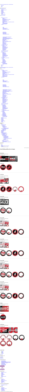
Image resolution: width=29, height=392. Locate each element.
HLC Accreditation (4, 135)
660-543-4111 (1, 357)
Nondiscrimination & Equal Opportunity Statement (5, 362)
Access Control (2, 389)
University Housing (4, 101)
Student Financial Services (3, 376)
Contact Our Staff (3, 390)
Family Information (4, 49)
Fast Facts (3, 18)
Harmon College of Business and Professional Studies (7, 38)
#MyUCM (2, 131)
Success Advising (4, 43)
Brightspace (2, 373)
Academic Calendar (4, 96)
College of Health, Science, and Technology (7, 90)
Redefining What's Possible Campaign (4, 128)
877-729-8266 (1, 356)
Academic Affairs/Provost (4, 95)
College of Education (5, 37)
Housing (2, 375)
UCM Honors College (4, 92)
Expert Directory (3, 125)
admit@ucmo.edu (1, 358)
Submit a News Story (4, 61)
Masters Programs (4, 84)
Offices (3, 58)
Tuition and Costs (4, 100)
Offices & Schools (3, 57)
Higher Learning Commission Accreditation (6, 19)
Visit (1, 65)
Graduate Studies (4, 54)
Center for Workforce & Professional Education (6, 41)
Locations (3, 22)
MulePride (2, 146)
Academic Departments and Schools (5, 91)
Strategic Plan (3, 73)
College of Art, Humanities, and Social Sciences (7, 89)
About (1, 17)
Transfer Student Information (5, 108)
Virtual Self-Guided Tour (4, 76)
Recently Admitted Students (4, 47)
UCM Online (3, 40)
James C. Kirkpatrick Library (5, 44)
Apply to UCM (3, 50)
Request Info (2, 5)
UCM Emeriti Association (4, 116)
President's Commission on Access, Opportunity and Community (8, 74)
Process (3, 140)
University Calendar (3, 379)
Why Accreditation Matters (6, 136)
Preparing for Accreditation (6, 137)
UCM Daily (3, 59)
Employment (2, 381)
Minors (3, 27)
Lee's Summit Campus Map (4, 23)
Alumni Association (4, 115)
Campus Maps (2, 12)
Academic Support (4, 42)
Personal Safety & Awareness (4, 388)
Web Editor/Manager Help (4, 133)
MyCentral (2, 10)
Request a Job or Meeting (3, 124)
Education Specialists (5, 32)
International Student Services (5, 99)
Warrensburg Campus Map (4, 75)
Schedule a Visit (2, 51)
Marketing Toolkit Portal (3, 130)
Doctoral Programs (4, 85)
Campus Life (3, 102)
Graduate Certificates (4, 33)
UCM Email (2, 11)
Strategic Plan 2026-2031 (4, 21)
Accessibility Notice (3, 363)
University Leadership (4, 72)
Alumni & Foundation (3, 62)
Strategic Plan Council (4, 141)
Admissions (2, 9)
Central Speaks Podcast (4, 126)
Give (1, 66)
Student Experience (4, 52)
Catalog (3, 109)
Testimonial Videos (4, 129)
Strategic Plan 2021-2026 (4, 134)
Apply (1, 6)
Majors (2, 382)
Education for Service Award (4, 132)
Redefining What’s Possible (4, 70)
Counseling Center (3, 374)
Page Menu (1, 123)
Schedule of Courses (4, 39)
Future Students (3, 97)
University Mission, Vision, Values (5, 20)
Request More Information (4, 45)
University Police (2, 387)
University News (4, 113)
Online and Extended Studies (5, 93)
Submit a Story (5, 127)
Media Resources (4, 71)
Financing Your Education (4, 48)
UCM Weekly (3, 112)
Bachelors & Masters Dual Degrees (6, 29)
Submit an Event (3, 60)
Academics (2, 24)
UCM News (3, 111)
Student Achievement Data (3, 361)
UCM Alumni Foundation (4, 63)
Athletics (2, 13)
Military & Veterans (4, 46)
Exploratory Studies (4, 81)
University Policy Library (3, 364)
